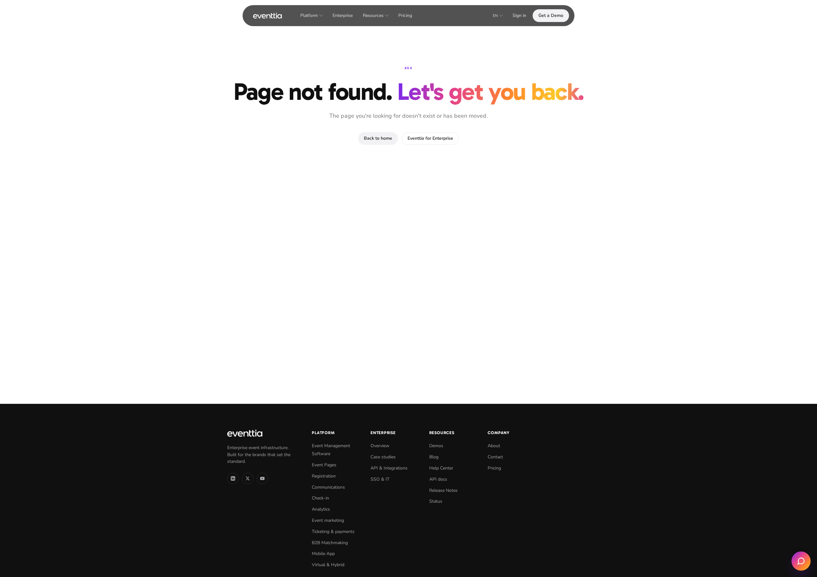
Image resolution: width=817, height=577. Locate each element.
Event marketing (328, 520)
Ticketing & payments (333, 532)
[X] (247, 478)
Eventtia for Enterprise (430, 138)
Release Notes (443, 490)
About (494, 446)
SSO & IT (380, 479)
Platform (309, 15)
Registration (324, 476)
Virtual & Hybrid (328, 565)
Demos (436, 446)
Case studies (383, 457)
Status (435, 501)
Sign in (519, 15)
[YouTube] (262, 478)
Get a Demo (550, 15)
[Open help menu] (801, 561)
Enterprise (343, 15)
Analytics (321, 509)
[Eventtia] (267, 15)
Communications (328, 487)
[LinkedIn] (233, 478)
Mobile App (323, 554)
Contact (495, 457)
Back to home (378, 138)
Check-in (320, 498)
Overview (380, 446)
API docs (438, 479)
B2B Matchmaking (330, 543)
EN (495, 15)
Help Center (441, 468)
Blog (433, 457)
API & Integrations (389, 468)
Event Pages (324, 465)
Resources (373, 15)
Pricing (405, 15)
